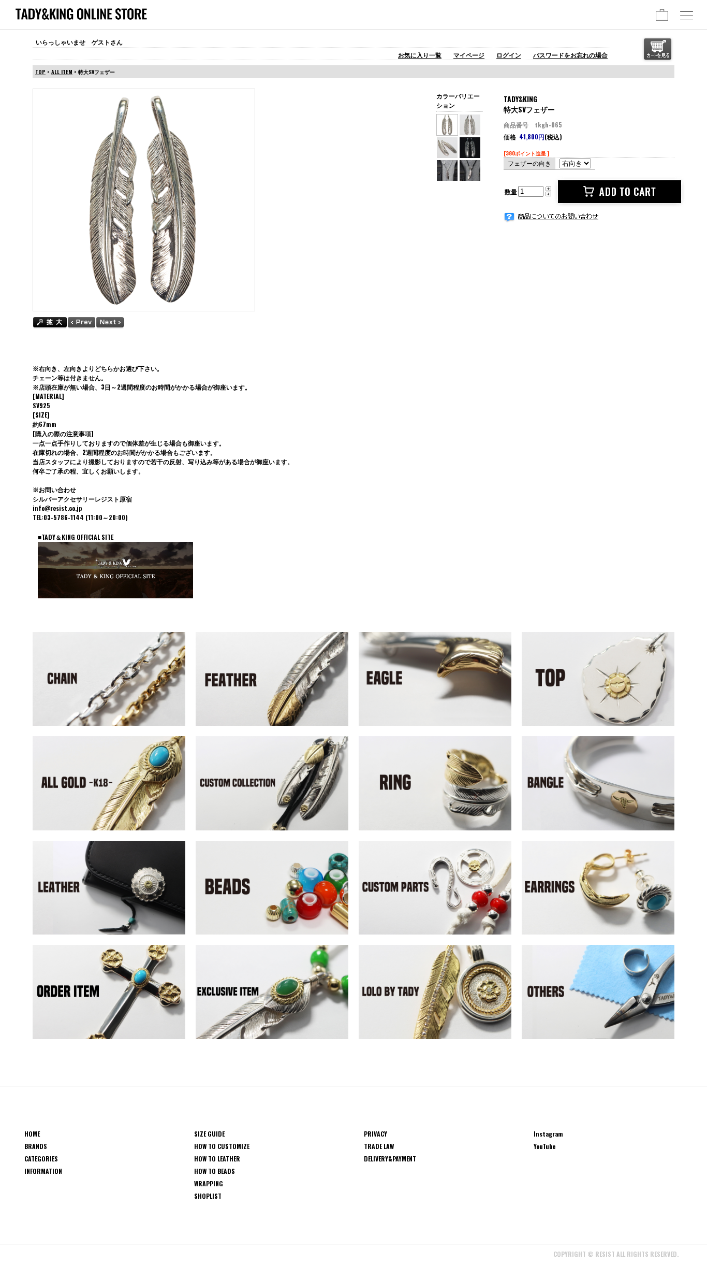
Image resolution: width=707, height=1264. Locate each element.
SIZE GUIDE (209, 1133)
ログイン (508, 54)
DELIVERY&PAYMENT (390, 1158)
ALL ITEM (61, 72)
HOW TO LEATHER (217, 1158)
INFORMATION (43, 1171)
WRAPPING (208, 1183)
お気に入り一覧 (419, 54)
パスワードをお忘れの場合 (570, 54)
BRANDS (35, 1146)
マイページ (468, 54)
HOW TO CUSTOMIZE (221, 1146)
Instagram (548, 1133)
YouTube (544, 1146)
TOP (40, 72)
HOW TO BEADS (214, 1171)
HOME (32, 1133)
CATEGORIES (41, 1158)
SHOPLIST (208, 1195)
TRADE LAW (379, 1146)
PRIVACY (375, 1133)
